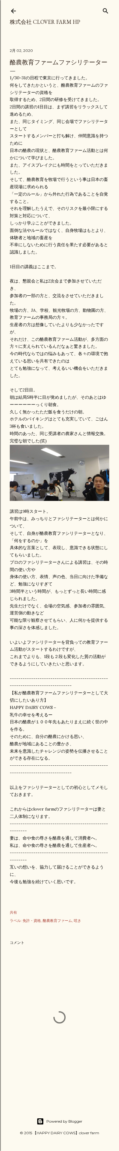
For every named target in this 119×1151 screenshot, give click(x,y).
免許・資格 (32, 920)
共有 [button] (13, 912)
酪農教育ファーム (57, 920)
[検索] (105, 10)
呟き (77, 920)
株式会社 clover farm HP (45, 21)
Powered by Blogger (64, 1121)
